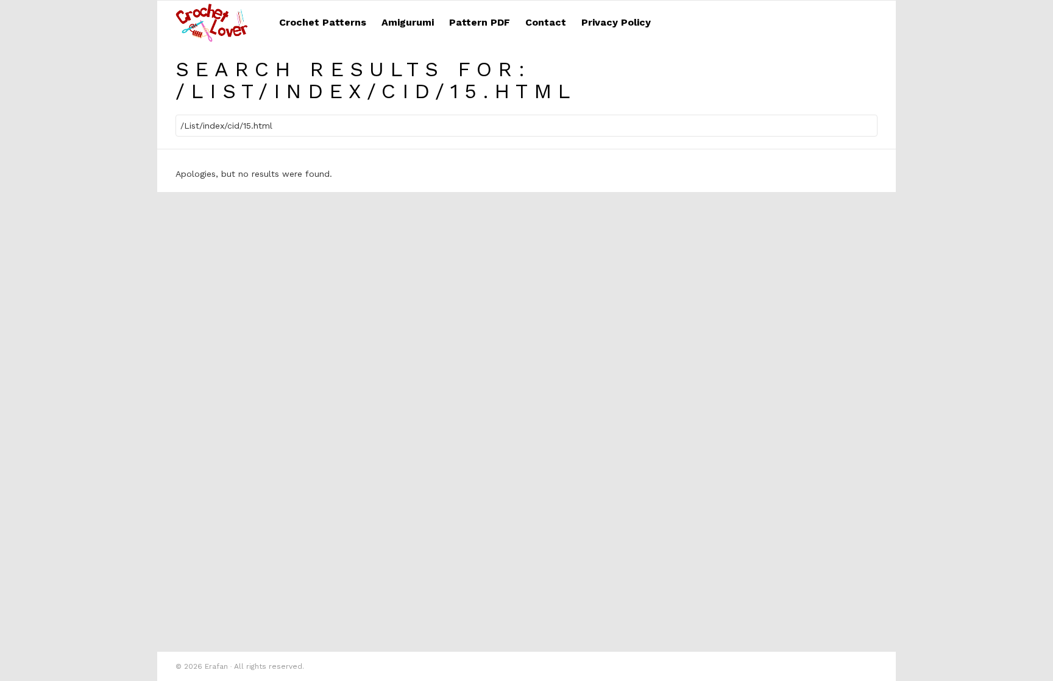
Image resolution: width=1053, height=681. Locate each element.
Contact (545, 22)
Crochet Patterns (322, 22)
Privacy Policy (616, 22)
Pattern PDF (479, 22)
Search (865, 127)
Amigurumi (407, 22)
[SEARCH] (870, 22)
